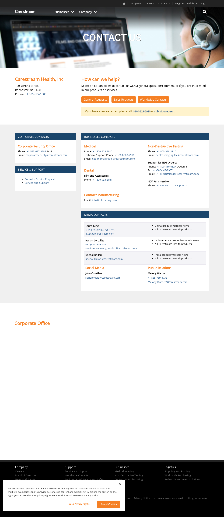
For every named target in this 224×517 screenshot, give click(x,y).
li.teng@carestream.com (100, 233)
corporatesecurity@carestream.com (47, 155)
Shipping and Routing (177, 471)
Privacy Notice (142, 498)
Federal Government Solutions (182, 479)
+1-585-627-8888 (36, 151)
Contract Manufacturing (129, 479)
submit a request (164, 111)
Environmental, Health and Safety (84, 479)
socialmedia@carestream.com (103, 277)
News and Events (25, 479)
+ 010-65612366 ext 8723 (100, 230)
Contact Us (164, 3)
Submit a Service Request (40, 179)
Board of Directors (25, 475)
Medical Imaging (124, 471)
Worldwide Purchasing (177, 475)
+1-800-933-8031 (102, 179)
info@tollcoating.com (104, 200)
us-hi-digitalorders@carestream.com (177, 174)
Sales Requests (124, 99)
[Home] (25, 12)
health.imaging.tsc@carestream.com (113, 158)
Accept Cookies (109, 504)
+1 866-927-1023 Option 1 (172, 185)
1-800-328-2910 (141, 111)
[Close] (120, 484)
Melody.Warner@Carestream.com (167, 282)
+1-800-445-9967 (163, 170)
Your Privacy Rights (79, 503)
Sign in (205, 3)
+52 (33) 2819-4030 (96, 244)
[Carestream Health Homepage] (124, 3)
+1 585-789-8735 (157, 277)
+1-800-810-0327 (166, 166)
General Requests (95, 99)
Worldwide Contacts (153, 99)
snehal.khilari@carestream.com (104, 259)
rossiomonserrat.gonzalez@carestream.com (111, 248)
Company (135, 3)
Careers (149, 3)
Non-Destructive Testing (129, 475)
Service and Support (37, 182)
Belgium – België (184, 3)
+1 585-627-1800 (35, 94)
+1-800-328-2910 (102, 151)
